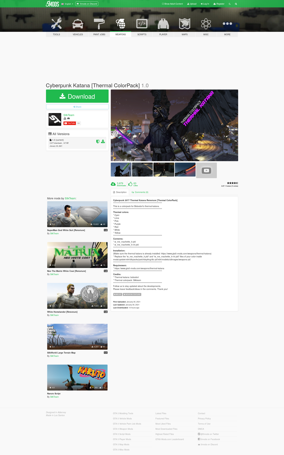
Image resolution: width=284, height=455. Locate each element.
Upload (192, 3)
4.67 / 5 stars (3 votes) (229, 186)
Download (80, 96)
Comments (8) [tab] (141, 192)
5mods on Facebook (210, 439)
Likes (136, 185)
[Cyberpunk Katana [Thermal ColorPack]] (174, 125)
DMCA (201, 428)
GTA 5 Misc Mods (121, 449)
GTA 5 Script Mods (121, 434)
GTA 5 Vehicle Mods (122, 418)
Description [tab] (121, 192)
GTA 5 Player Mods (122, 439)
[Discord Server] (68, 118)
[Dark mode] (230, 3)
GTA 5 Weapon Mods (123, 428)
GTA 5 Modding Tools (123, 413)
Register (220, 3)
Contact (201, 413)
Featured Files (162, 418)
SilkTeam (68, 115)
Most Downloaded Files (166, 428)
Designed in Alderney (56, 412)
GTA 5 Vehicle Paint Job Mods (127, 423)
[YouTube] (64, 118)
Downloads (121, 185)
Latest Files (160, 413)
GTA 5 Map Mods (121, 444)
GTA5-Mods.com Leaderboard (169, 439)
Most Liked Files (163, 423)
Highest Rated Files (164, 434)
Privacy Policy (204, 418)
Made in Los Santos (55, 415)
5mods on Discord (209, 444)
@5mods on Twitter (209, 434)
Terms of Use (204, 423)
